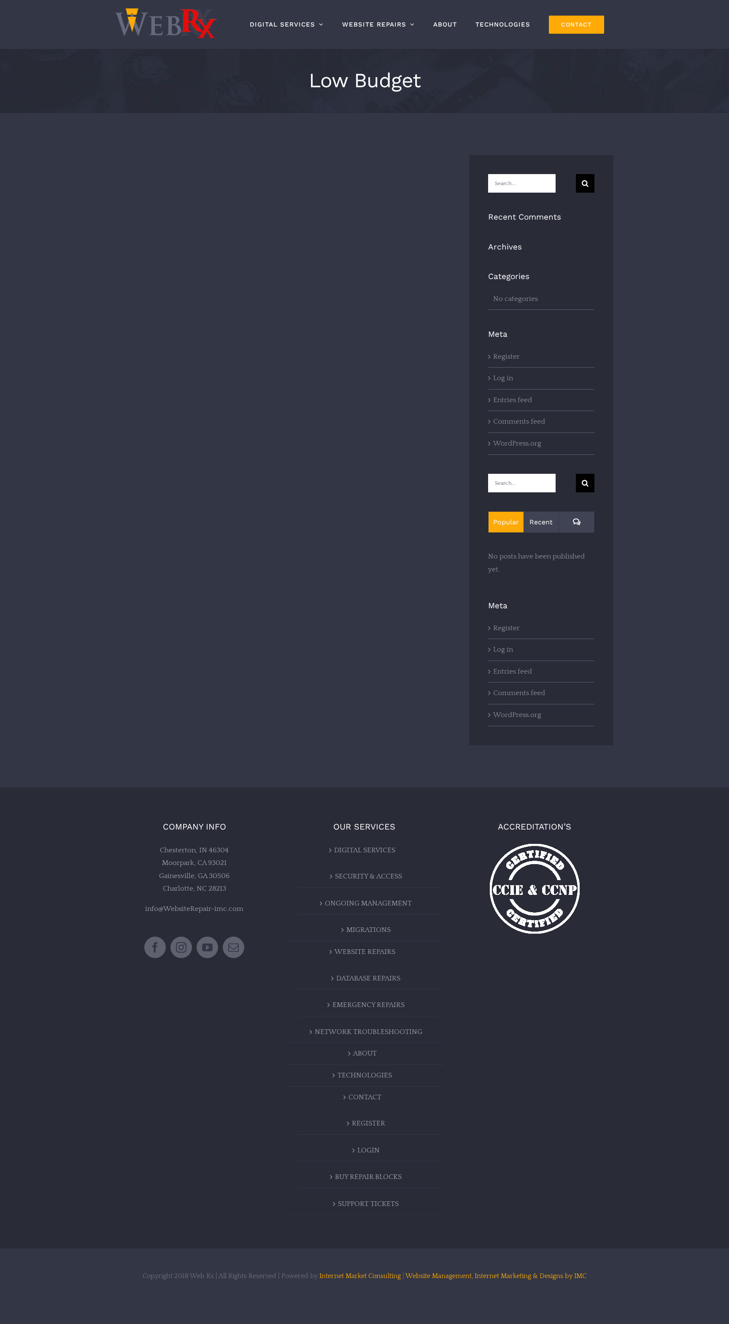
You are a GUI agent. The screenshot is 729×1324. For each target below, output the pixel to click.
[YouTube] (207, 947)
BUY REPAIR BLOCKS (368, 1177)
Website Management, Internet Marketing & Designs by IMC (495, 1276)
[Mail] (233, 947)
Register (506, 356)
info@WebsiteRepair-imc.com (194, 909)
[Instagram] (181, 947)
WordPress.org (517, 443)
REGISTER (368, 1123)
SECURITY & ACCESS (368, 876)
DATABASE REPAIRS (368, 978)
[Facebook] (155, 947)
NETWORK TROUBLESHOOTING (368, 1032)
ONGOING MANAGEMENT (368, 903)
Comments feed (519, 421)
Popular (506, 522)
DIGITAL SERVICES (364, 850)
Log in (503, 378)
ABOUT (365, 1053)
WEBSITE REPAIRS (365, 952)
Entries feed (512, 400)
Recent (541, 522)
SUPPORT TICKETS (368, 1204)
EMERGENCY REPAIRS (368, 1005)
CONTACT (364, 1097)
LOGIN (368, 1150)
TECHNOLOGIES (365, 1075)
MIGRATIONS (368, 930)
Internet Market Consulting (360, 1276)
